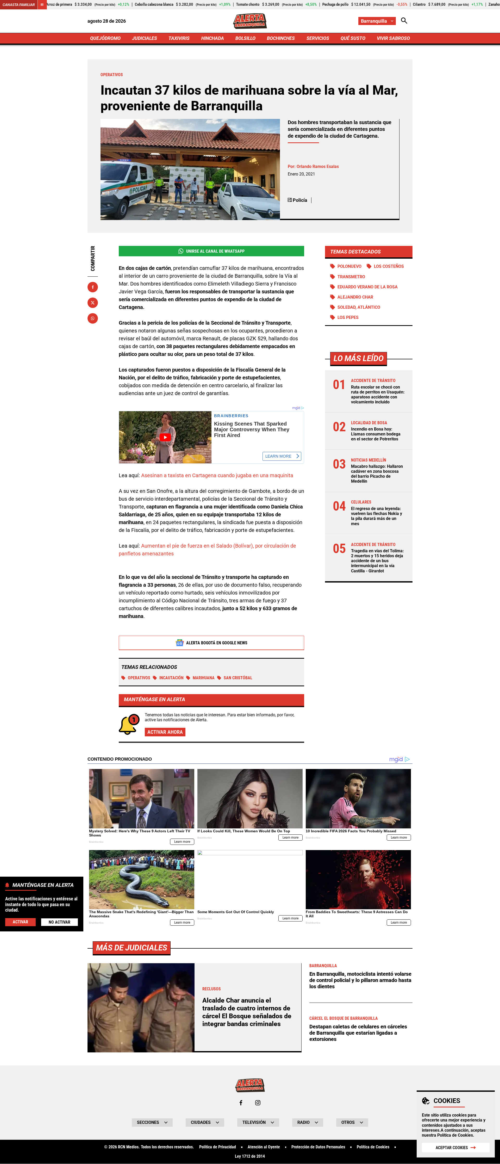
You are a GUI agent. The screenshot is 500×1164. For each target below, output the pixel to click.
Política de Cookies (455, 1135)
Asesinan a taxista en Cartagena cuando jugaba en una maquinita (217, 475)
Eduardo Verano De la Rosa (368, 286)
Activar (20, 921)
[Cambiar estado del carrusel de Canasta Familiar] (42, 4)
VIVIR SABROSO (393, 38)
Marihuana (204, 677)
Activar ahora (165, 732)
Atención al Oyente (264, 1147)
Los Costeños (389, 266)
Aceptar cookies (452, 1147)
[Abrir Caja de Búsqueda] (404, 21)
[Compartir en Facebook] (93, 287)
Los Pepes (348, 317)
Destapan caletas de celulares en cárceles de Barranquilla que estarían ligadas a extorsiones (358, 1032)
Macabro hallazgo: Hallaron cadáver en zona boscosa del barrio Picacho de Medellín (377, 474)
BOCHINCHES (281, 38)
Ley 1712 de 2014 (250, 1156)
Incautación (171, 677)
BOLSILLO (245, 38)
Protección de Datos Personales (318, 1147)
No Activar (59, 921)
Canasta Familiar (19, 5)
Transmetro (351, 276)
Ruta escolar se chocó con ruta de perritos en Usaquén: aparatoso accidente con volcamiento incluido (378, 395)
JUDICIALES (144, 38)
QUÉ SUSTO (353, 38)
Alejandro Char (355, 297)
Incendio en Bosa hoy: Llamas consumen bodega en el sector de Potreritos (376, 434)
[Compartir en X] (93, 303)
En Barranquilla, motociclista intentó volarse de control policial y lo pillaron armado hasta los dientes (360, 980)
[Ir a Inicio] (250, 21)
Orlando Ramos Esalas (318, 166)
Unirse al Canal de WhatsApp (215, 251)
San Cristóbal (238, 677)
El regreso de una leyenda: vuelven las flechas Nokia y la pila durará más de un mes (376, 516)
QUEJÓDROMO (105, 38)
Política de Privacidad (217, 1147)
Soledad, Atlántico (359, 307)
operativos (139, 677)
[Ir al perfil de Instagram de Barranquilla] (257, 1102)
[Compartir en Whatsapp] (93, 318)
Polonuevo (349, 266)
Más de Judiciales (131, 947)
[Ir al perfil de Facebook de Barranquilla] (241, 1102)
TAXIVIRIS (179, 38)
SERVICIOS (318, 38)
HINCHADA (212, 38)
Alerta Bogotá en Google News (216, 642)
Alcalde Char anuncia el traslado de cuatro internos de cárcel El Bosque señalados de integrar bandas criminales (246, 1012)
